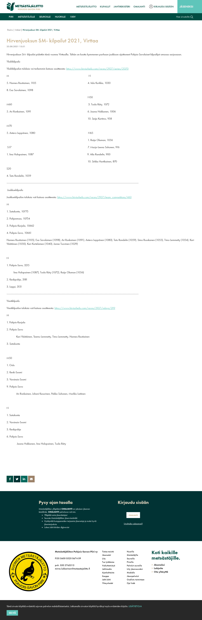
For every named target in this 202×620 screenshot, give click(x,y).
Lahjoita (157, 568)
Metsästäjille (132, 555)
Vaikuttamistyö (108, 565)
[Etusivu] (25, 6)
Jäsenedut (106, 555)
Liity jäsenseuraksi (135, 569)
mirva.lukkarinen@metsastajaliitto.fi (72, 568)
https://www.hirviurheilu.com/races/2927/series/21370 (97, 68)
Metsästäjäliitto (86, 6)
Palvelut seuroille (134, 565)
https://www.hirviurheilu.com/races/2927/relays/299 (85, 308)
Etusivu (10, 29)
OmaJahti (139, 6)
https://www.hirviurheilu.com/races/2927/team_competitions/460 (94, 197)
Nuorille (60, 16)
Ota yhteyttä (160, 571)
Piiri (11, 16)
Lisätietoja (135, 606)
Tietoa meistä (108, 551)
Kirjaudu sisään (164, 6)
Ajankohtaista (108, 572)
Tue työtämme (108, 562)
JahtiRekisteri (122, 6)
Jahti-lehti (106, 579)
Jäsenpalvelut (133, 576)
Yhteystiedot (107, 583)
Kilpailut (105, 6)
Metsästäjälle (26, 16)
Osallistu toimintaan (135, 579)
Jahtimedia (107, 569)
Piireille (130, 562)
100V (73, 16)
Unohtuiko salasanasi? (133, 523)
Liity (104, 558)
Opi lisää (131, 583)
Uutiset (17, 29)
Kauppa (105, 576)
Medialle (131, 572)
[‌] (55, 586)
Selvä (12, 612)
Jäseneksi (186, 6)
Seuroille (45, 16)
